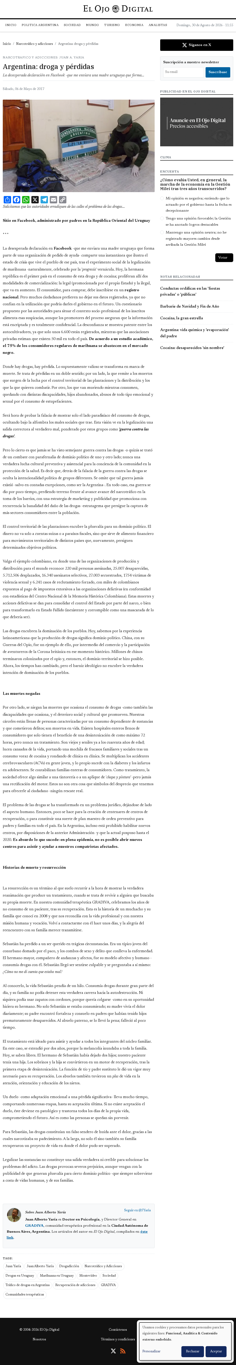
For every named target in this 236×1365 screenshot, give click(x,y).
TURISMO (112, 25)
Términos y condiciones (118, 1339)
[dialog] (185, 1341)
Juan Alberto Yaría (40, 1266)
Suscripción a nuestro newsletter (191, 62)
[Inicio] (117, 9)
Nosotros (39, 1339)
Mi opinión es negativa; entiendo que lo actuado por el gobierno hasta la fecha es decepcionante (199, 205)
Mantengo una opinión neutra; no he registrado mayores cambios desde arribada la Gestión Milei (196, 239)
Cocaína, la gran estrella (181, 318)
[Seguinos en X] (113, 1350)
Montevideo (88, 1276)
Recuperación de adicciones (75, 1285)
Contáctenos (118, 1330)
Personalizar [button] (151, 1351)
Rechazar (192, 1351)
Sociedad (72, 25)
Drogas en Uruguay (20, 1276)
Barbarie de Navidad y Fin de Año (189, 307)
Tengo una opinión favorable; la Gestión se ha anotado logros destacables (198, 221)
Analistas (158, 25)
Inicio (10, 25)
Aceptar (216, 1351)
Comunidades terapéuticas (25, 1294)
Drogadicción (69, 1266)
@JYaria (145, 1210)
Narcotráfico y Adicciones (103, 1266)
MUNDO (92, 25)
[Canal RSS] (122, 1350)
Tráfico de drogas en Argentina (28, 1285)
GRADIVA (108, 1285)
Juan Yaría (13, 1266)
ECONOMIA (134, 25)
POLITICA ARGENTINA (40, 25)
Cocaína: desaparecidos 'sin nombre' (192, 348)
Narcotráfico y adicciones (34, 44)
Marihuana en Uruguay (57, 1276)
